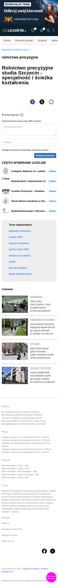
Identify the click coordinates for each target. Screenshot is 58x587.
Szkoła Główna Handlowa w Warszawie (32, 201)
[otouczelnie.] (14, 30)
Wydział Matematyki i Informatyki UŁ (31, 210)
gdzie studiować (38, 351)
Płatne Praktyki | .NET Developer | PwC (19, 471)
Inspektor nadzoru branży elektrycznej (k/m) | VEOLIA (26, 449)
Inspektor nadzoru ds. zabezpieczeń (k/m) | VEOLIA (25, 437)
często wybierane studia (42, 354)
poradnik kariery (38, 307)
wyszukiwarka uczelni (40, 375)
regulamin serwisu (40, 149)
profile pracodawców (40, 310)
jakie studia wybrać (39, 348)
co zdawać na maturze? (41, 333)
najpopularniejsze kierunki (42, 327)
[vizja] (29, 12)
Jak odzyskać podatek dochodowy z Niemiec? (22, 414)
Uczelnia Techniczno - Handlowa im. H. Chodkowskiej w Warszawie (33, 191)
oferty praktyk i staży (40, 304)
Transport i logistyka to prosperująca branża (22, 418)
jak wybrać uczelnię (39, 378)
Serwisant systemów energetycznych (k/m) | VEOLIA (25, 440)
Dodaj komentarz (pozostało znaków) (21, 121)
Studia (7, 40)
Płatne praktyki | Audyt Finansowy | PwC (20, 474)
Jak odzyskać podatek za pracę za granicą (20, 412)
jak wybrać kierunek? (40, 330)
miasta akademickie (39, 372)
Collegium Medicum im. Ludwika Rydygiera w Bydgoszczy (33, 171)
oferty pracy (36, 301)
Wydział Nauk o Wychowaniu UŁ (28, 181)
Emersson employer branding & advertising (33, 580)
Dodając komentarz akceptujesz (25, 149)
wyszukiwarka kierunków (42, 324)
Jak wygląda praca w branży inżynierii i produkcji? (24, 423)
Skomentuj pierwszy (51, 577)
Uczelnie (42, 40)
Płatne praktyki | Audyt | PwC (15, 465)
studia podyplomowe (40, 357)
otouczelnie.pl (8, 568)
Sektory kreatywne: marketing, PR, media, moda (23, 421)
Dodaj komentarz (45, 155)
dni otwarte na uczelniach (42, 382)
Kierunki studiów (24, 40)
